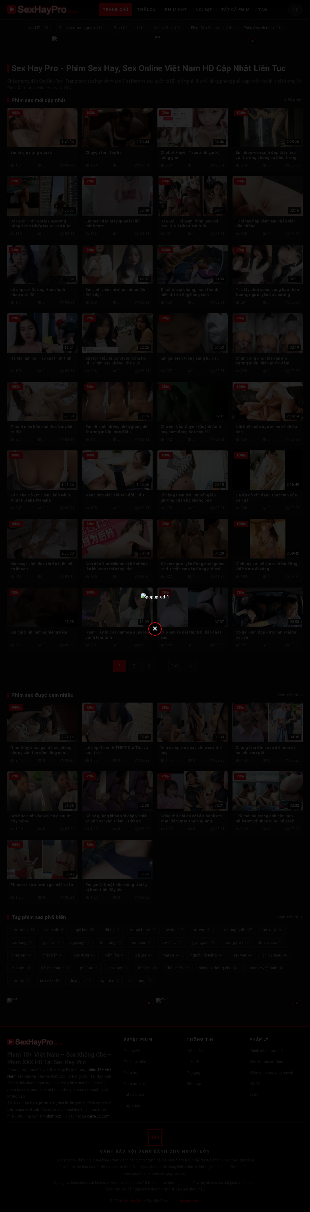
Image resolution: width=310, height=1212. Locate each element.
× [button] (155, 628)
